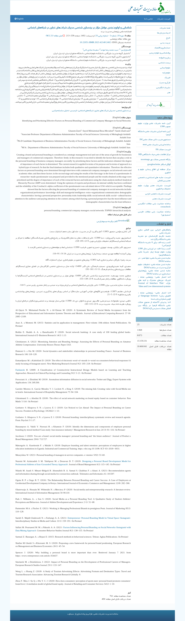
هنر (168, 92)
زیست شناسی (164, 62)
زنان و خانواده (164, 58)
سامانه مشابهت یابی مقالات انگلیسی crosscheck (154, 205)
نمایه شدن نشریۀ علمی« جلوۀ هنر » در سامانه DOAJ (154, 259)
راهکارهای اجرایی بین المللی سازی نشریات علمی (154, 231)
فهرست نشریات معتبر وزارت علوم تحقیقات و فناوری (154, 187)
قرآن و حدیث (164, 82)
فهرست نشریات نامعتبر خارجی (158, 194)
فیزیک (167, 77)
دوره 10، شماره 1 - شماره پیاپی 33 (109, 36)
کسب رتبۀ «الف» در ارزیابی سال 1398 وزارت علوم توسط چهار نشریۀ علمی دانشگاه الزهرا (154, 251)
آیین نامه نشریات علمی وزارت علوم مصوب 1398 (154, 124)
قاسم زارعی (125, 50)
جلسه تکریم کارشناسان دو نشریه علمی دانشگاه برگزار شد (154, 237)
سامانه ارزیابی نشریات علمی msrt (157, 144)
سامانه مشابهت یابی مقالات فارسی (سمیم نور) (154, 213)
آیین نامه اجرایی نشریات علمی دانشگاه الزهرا (154, 132)
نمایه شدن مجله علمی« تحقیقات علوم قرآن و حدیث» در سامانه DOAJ (154, 265)
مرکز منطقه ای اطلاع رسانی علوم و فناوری (154, 170)
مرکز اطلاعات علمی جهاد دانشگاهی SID (154, 154)
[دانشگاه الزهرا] (154, 104)
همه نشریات (165, 28)
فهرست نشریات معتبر (161, 199)
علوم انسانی (165, 68)
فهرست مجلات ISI (163, 149)
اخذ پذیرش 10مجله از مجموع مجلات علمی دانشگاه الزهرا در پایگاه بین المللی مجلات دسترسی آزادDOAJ (154, 305)
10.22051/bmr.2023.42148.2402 (95, 42)
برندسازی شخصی (123, 110)
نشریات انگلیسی (163, 87)
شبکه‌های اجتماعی (86, 110)
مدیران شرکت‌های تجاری (105, 110)
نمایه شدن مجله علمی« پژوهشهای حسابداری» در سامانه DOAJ (154, 272)
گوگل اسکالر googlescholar (159, 164)
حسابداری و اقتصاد (162, 48)
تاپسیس (73, 110)
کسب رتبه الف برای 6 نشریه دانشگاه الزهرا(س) (154, 243)
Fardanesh (20, 370)
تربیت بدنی (165, 43)
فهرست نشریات (163, 19)
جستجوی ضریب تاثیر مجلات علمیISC (155, 139)
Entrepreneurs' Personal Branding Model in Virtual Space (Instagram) (99, 518)
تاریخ (168, 38)
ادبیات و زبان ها (163, 33)
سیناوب (70, 614)
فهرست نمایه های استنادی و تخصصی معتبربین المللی (154, 178)
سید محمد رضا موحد (109, 50)
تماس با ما (148, 19)
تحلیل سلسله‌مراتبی (60, 110)
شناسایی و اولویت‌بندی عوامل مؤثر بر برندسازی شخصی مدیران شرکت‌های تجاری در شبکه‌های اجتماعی (80, 27)
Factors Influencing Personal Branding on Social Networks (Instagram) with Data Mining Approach (73, 529)
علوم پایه (166, 72)
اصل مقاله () (54, 36)
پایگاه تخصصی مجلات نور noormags (156, 159)
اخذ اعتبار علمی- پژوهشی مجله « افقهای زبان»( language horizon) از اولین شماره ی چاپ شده (154, 296)
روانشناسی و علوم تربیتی (159, 53)
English (20, 19)
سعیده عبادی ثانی (91, 50)
